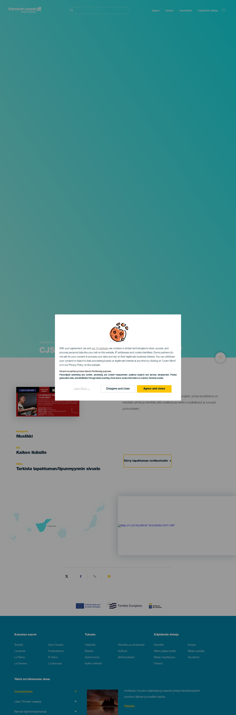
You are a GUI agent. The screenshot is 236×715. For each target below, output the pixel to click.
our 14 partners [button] (100, 348)
